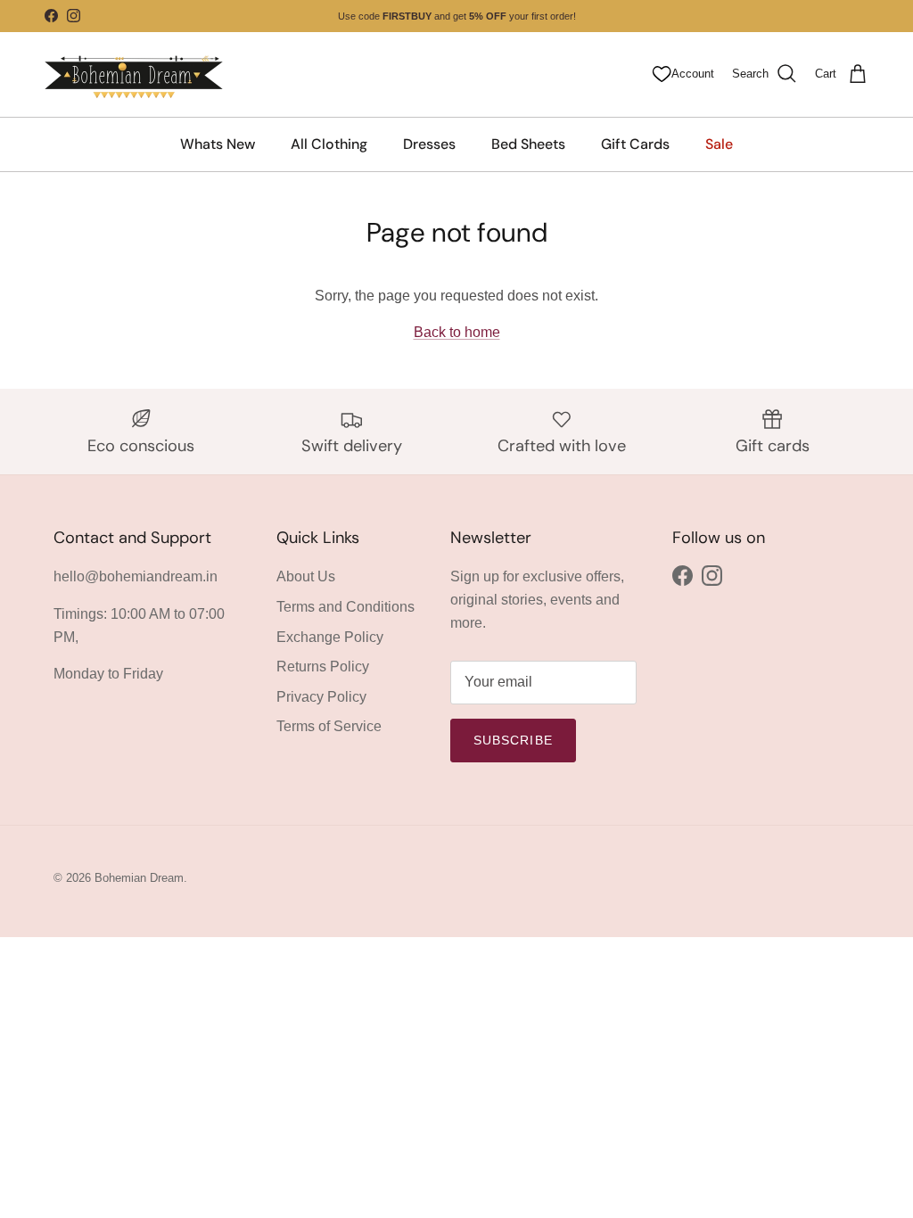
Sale (719, 144)
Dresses (429, 144)
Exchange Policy (329, 637)
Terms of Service (329, 726)
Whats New (217, 144)
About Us (305, 576)
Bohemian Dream (139, 878)
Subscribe (513, 740)
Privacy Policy (321, 696)
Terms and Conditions (345, 606)
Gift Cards (635, 144)
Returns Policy (322, 666)
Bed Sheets (528, 144)
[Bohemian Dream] (134, 74)
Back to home (457, 332)
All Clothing (329, 144)
